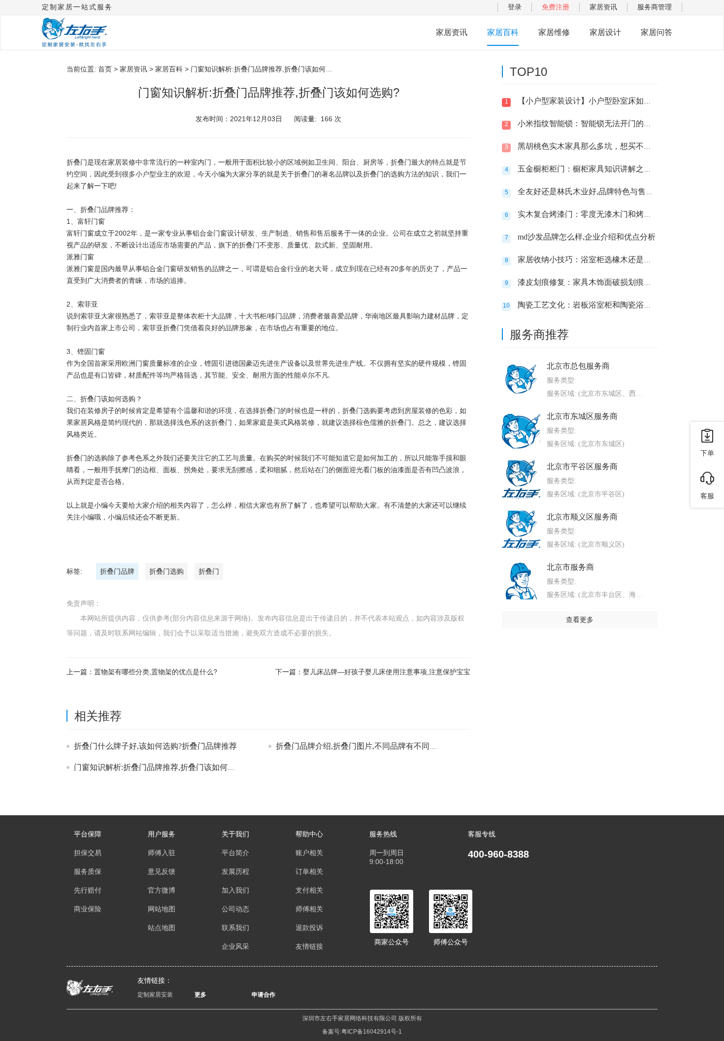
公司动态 (235, 909)
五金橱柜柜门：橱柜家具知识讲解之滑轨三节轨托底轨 (612, 169)
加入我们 (235, 890)
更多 (200, 994)
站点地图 (161, 928)
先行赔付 (87, 890)
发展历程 (235, 871)
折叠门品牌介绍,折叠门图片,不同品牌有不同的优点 (364, 746)
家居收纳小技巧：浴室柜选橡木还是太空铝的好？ (604, 259)
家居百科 (503, 32)
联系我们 (235, 928)
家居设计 (605, 32)
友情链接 (309, 946)
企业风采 (235, 946)
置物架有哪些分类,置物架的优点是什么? (155, 672)
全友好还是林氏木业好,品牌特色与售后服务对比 (601, 191)
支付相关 (309, 890)
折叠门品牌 (117, 571)
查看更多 (579, 620)
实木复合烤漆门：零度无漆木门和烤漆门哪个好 (600, 214)
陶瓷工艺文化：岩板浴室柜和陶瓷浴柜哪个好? (598, 305)
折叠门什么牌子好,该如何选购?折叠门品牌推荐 (155, 746)
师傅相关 (309, 909)
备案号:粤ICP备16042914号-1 (362, 1031)
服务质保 (87, 871)
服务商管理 (654, 7)
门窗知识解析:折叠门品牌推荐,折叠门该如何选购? (160, 767)
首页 (105, 69)
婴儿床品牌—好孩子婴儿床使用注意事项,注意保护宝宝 (386, 672)
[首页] (74, 32)
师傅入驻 (161, 853)
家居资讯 (603, 7)
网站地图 (161, 909)
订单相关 (309, 871)
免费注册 (555, 7)
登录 (515, 7)
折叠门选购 (166, 571)
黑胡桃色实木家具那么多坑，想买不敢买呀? (594, 146)
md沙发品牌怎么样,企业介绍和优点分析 (587, 237)
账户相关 (309, 853)
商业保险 (87, 909)
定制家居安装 (155, 994)
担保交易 (87, 853)
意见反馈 (161, 871)
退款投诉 (309, 928)
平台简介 (235, 853)
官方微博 (161, 890)
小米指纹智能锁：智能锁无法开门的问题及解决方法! (609, 123)
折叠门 (208, 571)
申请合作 (263, 994)
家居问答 (656, 32)
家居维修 (554, 32)
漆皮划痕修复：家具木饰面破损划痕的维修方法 (600, 282)
